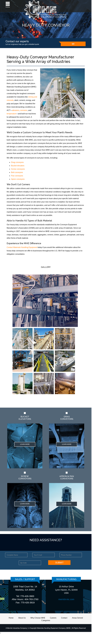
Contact (64, 618)
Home (11, 618)
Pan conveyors (17, 176)
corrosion (23, 110)
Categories (45, 620)
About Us (22, 618)
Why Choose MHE (37, 618)
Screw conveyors (18, 169)
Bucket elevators (17, 166)
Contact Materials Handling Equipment (22, 247)
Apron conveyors (18, 179)
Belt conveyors (17, 172)
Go (72, 43)
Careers (53, 618)
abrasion (15, 110)
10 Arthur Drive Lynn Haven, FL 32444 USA (66, 589)
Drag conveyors (17, 162)
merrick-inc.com (66, 599)
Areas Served (77, 618)
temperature (11, 114)
